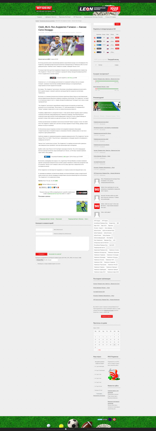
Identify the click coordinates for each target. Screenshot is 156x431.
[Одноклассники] (52, 187)
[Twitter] (51, 187)
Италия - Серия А (98, 228)
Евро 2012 (104, 225)
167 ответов (102, 129)
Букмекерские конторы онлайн (93, 17)
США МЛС (111, 245)
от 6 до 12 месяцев (100, 370)
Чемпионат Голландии (113, 255)
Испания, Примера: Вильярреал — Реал (104, 167)
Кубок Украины (106, 235)
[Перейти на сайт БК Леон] (53, 77)
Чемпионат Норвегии (109, 262)
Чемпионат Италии (99, 259)
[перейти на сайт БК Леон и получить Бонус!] (81, 193)
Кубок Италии (97, 235)
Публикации (106, 1)
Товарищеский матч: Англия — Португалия (51, 219)
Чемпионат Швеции (113, 269)
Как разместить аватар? (55, 254)
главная (39, 17)
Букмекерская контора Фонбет (101, 144)
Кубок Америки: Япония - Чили (101, 86)
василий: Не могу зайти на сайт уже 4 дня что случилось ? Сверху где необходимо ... (110, 197)
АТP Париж (105, 220)
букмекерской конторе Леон (55, 193)
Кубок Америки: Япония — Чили (102, 156)
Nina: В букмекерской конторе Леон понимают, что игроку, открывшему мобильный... (110, 180)
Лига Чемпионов (98, 240)
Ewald (42, 32)
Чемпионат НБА (98, 262)
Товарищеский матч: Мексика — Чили (77, 219)
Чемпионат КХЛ (110, 259)
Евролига (110, 225)
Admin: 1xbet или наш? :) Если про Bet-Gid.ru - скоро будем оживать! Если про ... (110, 205)
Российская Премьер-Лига (101, 245)
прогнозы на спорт (65, 17)
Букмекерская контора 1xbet (101, 139)
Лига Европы (110, 237)
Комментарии (114, 1)
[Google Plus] (58, 187)
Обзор (112, 37)
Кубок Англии (97, 230)
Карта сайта (57, 1)
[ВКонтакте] (49, 187)
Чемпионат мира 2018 (113, 272)
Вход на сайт (98, 1)
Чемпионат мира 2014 (100, 272)
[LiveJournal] (56, 187)
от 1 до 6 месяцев (99, 366)
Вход (117, 37)
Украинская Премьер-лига (100, 250)
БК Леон (70, 77)
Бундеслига (112, 223)
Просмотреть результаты (99, 395)
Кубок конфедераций (99, 237)
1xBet (64, 156)
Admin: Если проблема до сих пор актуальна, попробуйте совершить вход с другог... (110, 189)
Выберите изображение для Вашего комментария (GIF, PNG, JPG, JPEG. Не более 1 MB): (58, 257)
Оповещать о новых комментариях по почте (49, 263)
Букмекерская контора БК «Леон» (102, 133)
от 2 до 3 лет (98, 378)
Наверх (118, 429)
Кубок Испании (108, 233)
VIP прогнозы (77, 17)
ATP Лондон (97, 220)
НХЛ (114, 240)
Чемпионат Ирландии (99, 257)
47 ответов (102, 146)
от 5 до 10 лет (98, 386)
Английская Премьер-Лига (101, 223)
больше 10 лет (98, 390)
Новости (43, 1)
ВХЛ (118, 223)
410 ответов (102, 123)
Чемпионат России (113, 264)
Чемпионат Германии (99, 255)
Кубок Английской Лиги (108, 230)
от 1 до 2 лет (98, 374)
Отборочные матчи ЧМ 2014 (101, 242)
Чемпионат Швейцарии (100, 269)
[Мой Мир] (54, 187)
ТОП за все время (100, 59)
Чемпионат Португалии (100, 264)
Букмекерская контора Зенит (101, 122)
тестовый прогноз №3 (99, 162)
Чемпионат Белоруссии (100, 252)
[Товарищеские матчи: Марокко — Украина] (82, 212)
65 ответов (102, 141)
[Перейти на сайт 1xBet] (47, 156)
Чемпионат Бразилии (113, 252)
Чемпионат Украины (99, 267)
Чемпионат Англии (114, 250)
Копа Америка (108, 228)
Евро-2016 (96, 225)
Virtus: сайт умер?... (106, 212)
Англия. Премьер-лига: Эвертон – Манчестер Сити (106, 79)
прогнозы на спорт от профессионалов (56, 429)
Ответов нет (79, 32)
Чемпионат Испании (112, 257)
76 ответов (102, 135)
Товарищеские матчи (99, 247)
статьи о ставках (110, 17)
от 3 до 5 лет (98, 382)
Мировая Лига (107, 240)
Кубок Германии (98, 233)
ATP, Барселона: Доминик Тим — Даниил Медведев (107, 173)
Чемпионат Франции (111, 267)
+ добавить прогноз (50, 17)
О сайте (38, 1)
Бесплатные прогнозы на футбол (47, 20)
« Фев (99, 350)
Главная (37, 20)
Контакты (50, 1)
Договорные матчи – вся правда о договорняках (106, 127)
